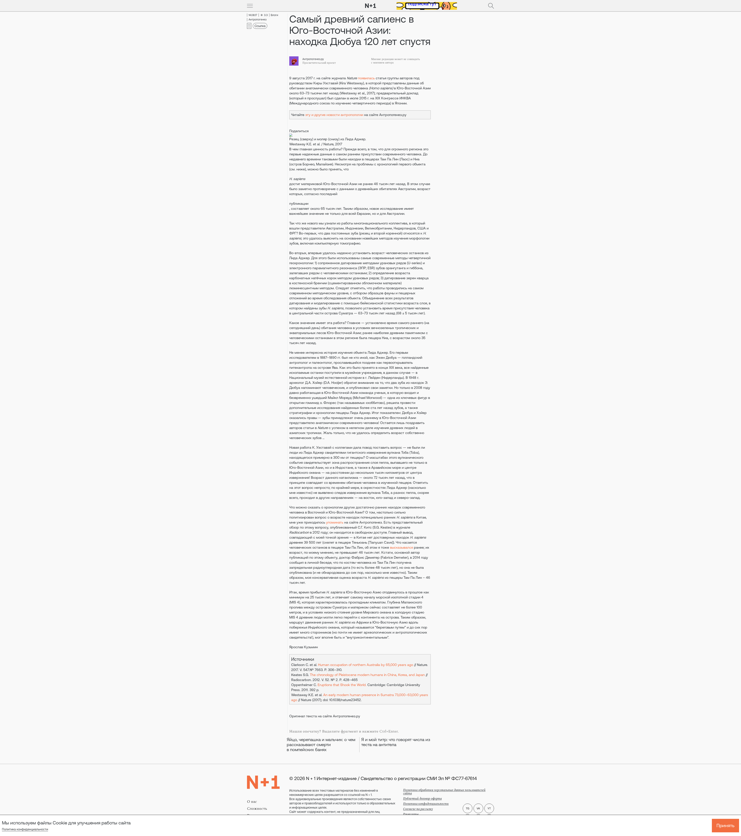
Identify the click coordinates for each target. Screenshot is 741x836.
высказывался (401, 547)
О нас (252, 802)
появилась (366, 78)
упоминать (334, 522)
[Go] (250, 6)
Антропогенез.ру (313, 59)
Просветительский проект (319, 63)
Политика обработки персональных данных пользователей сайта (444, 792)
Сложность (257, 808)
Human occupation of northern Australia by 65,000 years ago (365, 665)
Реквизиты (411, 814)
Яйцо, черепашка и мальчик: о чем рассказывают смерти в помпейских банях (321, 744)
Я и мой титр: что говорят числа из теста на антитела (395, 742)
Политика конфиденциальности (25, 829)
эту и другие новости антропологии (334, 115)
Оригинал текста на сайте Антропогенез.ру (324, 716)
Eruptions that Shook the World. (342, 685)
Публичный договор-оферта (422, 798)
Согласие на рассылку (418, 809)
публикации (298, 203)
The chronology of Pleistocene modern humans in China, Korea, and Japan (367, 675)
